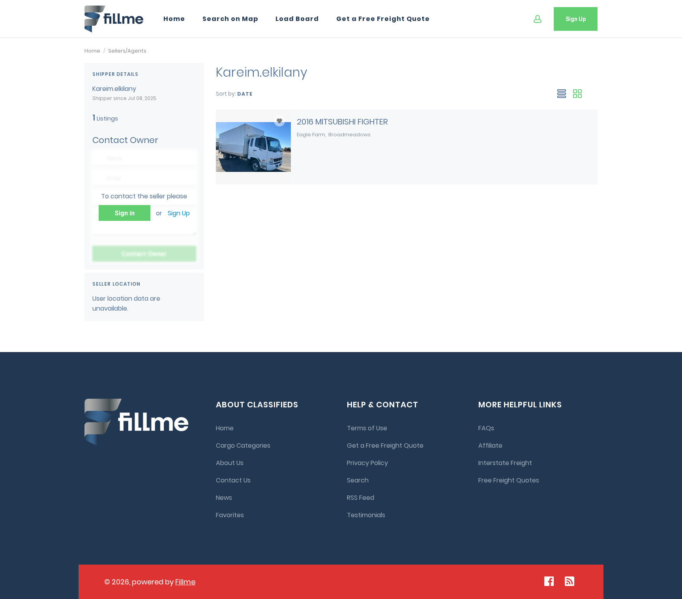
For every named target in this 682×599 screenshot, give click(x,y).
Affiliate (490, 445)
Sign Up (576, 19)
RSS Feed (360, 497)
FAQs (486, 428)
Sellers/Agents (127, 51)
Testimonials (366, 515)
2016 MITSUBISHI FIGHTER (342, 121)
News (224, 497)
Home (174, 18)
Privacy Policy (367, 462)
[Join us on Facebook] (549, 581)
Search (358, 480)
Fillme (185, 582)
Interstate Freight (505, 462)
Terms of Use (367, 428)
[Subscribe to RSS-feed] (571, 581)
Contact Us (233, 480)
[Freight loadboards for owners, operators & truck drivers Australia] (114, 19)
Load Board (297, 18)
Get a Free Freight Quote (383, 18)
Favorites (230, 515)
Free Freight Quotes (508, 480)
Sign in (124, 213)
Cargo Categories (243, 445)
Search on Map (230, 18)
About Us (230, 462)
